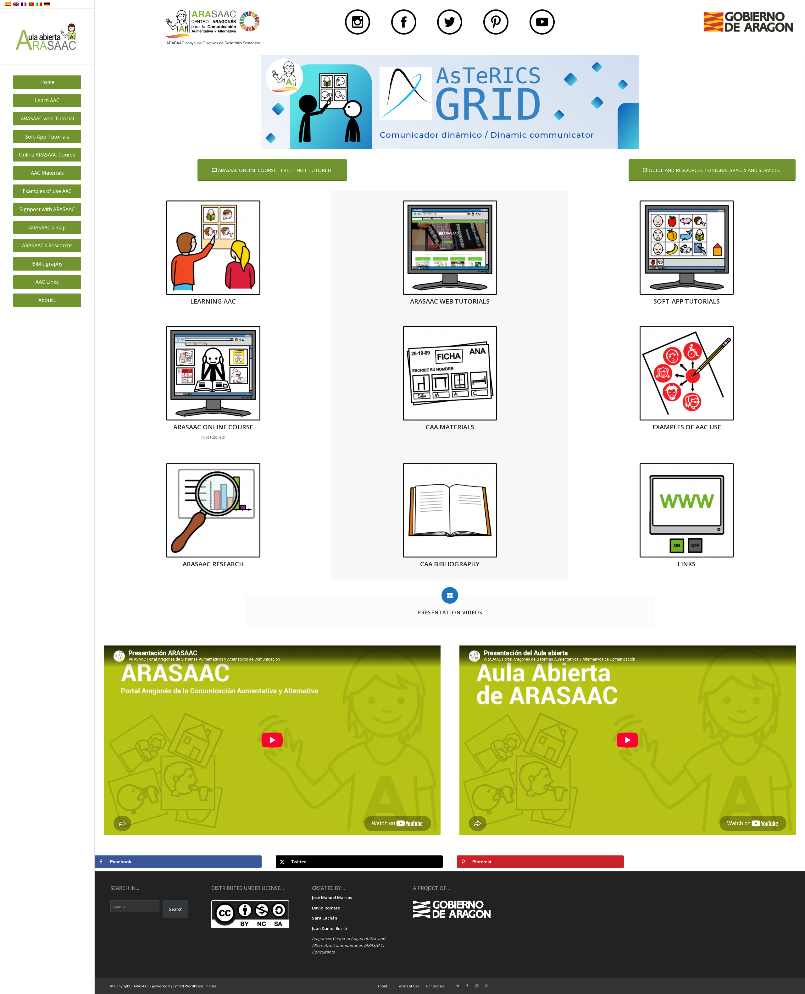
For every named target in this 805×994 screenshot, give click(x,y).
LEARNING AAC (213, 301)
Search (175, 909)
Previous (100, 102)
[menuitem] (47, 82)
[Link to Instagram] (476, 986)
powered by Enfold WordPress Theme (184, 986)
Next (799, 102)
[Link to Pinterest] (486, 986)
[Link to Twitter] (458, 986)
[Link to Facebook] (467, 986)
